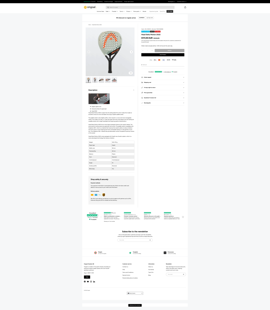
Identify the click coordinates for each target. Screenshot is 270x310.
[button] (185, 7)
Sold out (169, 50)
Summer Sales (100, 11)
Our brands (151, 269)
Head (142, 29)
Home (89, 24)
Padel (107, 11)
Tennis (121, 11)
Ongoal (88, 290)
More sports (136, 11)
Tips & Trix (162, 11)
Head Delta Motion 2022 (97, 24)
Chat (87, 277)
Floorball (114, 11)
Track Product (163, 54)
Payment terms (126, 275)
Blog (149, 275)
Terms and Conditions (127, 272)
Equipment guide (153, 11)
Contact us (125, 266)
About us (150, 266)
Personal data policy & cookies (130, 278)
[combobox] (140, 7)
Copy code (150, 17)
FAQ (123, 269)
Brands (144, 11)
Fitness (128, 11)
